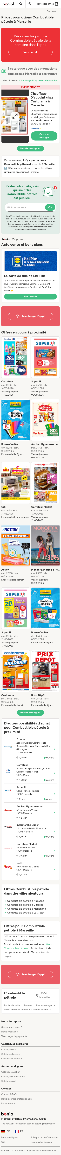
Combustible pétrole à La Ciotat (25, 912)
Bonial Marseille (12, 1005)
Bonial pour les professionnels (16, 1098)
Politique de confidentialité (44, 1137)
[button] (30, 114)
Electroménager (44, 1005)
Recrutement (8, 1103)
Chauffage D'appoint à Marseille (38, 80)
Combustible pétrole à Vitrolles (25, 904)
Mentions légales (10, 1137)
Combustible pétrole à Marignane (26, 908)
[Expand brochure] (15, 116)
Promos (28, 1005)
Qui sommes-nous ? (11, 1027)
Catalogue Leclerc (10, 1054)
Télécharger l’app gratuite (14, 1036)
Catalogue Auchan (10, 1072)
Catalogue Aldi (8, 1081)
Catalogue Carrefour (11, 1058)
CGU (3, 1142)
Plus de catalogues (30, 148)
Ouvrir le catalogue (44, 136)
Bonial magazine (9, 1031)
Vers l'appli (30, 52)
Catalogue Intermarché (13, 1076)
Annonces (51, 11)
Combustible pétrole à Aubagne (25, 900)
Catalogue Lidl (8, 1049)
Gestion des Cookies (41, 1142)
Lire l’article (30, 296)
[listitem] (15, 366)
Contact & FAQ (9, 1094)
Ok (50, 207)
